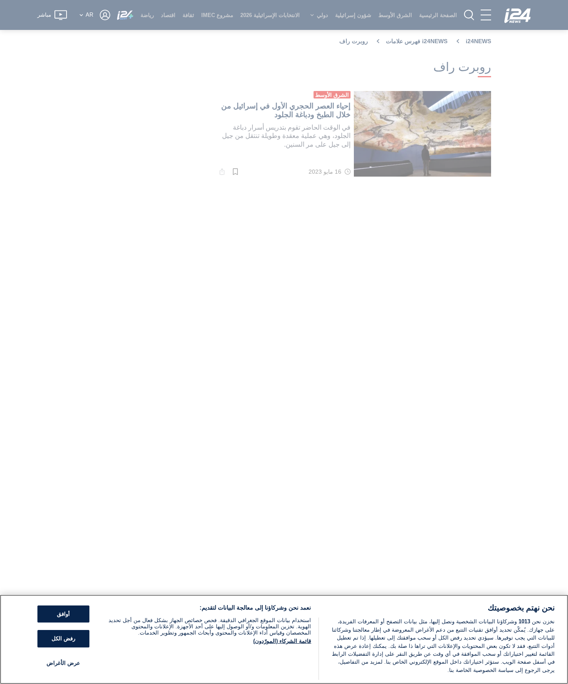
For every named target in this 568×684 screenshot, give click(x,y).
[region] (284, 639)
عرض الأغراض (63, 663)
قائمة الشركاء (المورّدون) (282, 641)
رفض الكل (63, 638)
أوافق (63, 614)
